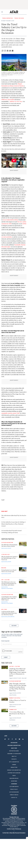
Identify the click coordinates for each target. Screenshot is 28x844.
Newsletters (14, 767)
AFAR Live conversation (7, 99)
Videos (14, 775)
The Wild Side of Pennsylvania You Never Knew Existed (9, 545)
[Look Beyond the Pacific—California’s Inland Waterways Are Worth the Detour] (23, 611)
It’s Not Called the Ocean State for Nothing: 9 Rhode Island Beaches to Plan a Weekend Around (13, 524)
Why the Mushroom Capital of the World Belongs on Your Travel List (9, 558)
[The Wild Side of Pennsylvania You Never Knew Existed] (23, 544)
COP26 (24, 223)
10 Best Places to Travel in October (17, 701)
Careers (14, 764)
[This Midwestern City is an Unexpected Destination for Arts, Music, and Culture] (23, 581)
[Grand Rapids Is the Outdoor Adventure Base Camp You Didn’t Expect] (23, 596)
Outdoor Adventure (7, 542)
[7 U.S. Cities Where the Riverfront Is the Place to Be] (4, 710)
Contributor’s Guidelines (14, 772)
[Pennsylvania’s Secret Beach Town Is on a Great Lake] (23, 569)
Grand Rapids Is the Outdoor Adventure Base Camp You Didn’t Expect (9, 598)
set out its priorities (6, 237)
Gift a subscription (14, 761)
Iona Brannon (12, 720)
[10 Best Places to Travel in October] (4, 699)
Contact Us (14, 797)
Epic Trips (4, 609)
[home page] (14, 12)
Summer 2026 (13, 709)
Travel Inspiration (7, 18)
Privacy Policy (14, 789)
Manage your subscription (14, 770)
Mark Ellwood (12, 706)
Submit (6, 657)
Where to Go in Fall (14, 698)
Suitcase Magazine (14, 792)
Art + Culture (5, 579)
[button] (14, 829)
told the (16, 101)
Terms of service (14, 794)
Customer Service (14, 786)
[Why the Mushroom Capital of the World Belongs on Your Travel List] (23, 556)
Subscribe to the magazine (14, 753)
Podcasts (14, 759)
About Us (14, 756)
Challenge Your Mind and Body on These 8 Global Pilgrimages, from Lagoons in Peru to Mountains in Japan (17, 672)
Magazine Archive (14, 778)
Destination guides (14, 750)
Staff (2, 500)
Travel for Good (19, 18)
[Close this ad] (27, 838)
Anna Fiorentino (12, 695)
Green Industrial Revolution (10, 220)
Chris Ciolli (24, 678)
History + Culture (14, 666)
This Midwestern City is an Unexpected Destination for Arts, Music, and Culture (8, 583)
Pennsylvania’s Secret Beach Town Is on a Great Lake (8, 570)
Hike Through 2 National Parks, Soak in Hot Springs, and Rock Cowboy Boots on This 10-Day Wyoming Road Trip (17, 687)
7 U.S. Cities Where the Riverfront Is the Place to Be (17, 713)
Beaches (3, 567)
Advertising (14, 781)
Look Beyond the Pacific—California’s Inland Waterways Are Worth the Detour (9, 613)
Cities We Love (5, 554)
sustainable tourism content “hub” (10, 413)
